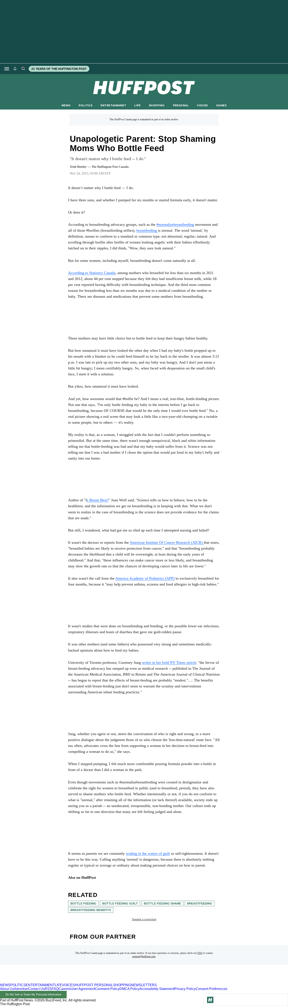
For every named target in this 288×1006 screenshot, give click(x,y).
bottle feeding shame (162, 903)
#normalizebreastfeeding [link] (175, 224)
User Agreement (83, 989)
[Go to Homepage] (210, 1000)
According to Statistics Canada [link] (91, 273)
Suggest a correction (144, 919)
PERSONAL (181, 105)
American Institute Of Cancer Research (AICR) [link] (167, 542)
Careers (65, 989)
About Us (7, 989)
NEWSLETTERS (144, 985)
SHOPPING (156, 105)
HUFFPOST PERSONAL (94, 985)
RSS (48, 989)
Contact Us (36, 989)
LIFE (137, 105)
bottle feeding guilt (120, 903)
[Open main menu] (6, 68)
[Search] (23, 69)
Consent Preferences (211, 989)
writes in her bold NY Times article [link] (169, 662)
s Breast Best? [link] (98, 500)
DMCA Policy (130, 989)
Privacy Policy (185, 989)
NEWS (66, 105)
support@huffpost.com (143, 956)
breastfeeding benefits (90, 910)
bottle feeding (83, 903)
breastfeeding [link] (147, 230)
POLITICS (85, 105)
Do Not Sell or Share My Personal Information (33, 994)
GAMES (221, 105)
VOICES (202, 105)
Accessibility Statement (157, 989)
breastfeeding (199, 903)
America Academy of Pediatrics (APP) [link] (145, 578)
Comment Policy (107, 989)
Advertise (21, 989)
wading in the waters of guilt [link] (148, 853)
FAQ (199, 953)
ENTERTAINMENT (113, 105)
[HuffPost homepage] (54, 981)
